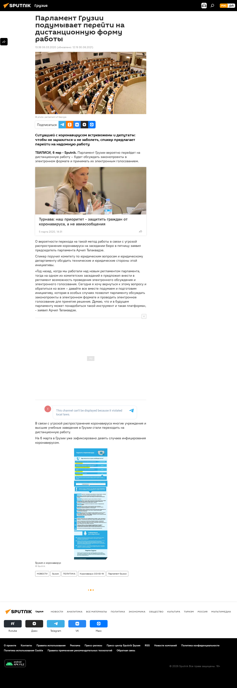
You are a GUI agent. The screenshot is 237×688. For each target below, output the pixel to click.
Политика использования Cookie (23, 650)
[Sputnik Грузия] (18, 8)
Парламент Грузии (117, 573)
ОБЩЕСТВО (156, 611)
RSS (147, 645)
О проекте (10, 645)
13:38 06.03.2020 (45, 47)
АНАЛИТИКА (74, 611)
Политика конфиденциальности (200, 645)
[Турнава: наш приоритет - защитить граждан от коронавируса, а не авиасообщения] (90, 190)
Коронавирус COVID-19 (92, 573)
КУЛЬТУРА (173, 611)
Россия (203, 611)
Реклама (75, 645)
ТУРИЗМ (189, 611)
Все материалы (96, 611)
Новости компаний (165, 645)
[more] (140, 231)
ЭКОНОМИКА (137, 611)
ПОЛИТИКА (69, 573)
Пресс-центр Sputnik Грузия (123, 645)
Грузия (55, 573)
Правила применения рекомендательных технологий (80, 650)
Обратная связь (126, 650)
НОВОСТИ (42, 573)
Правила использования (51, 645)
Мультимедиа (221, 611)
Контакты (26, 645)
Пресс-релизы (93, 645)
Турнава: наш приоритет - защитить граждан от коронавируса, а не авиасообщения (83, 221)
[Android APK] (15, 664)
